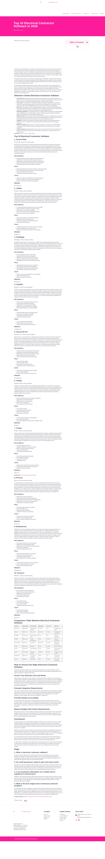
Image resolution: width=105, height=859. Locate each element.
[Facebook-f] (76, 820)
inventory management (46, 74)
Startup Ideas (66, 13)
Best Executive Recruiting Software (27, 133)
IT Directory (86, 13)
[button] (87, 42)
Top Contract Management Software (28, 475)
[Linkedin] (79, 820)
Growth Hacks (94, 13)
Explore (102, 13)
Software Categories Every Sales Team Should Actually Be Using (38, 796)
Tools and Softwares (76, 13)
